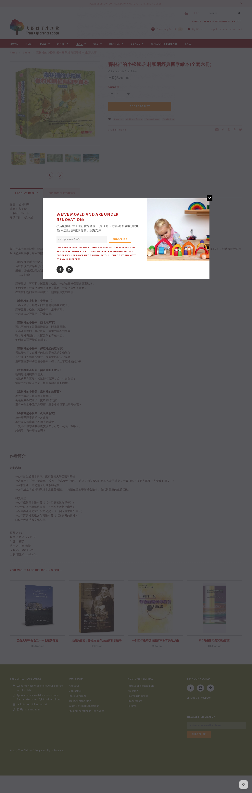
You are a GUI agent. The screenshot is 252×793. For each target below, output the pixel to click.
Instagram (69, 269)
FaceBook (60, 269)
